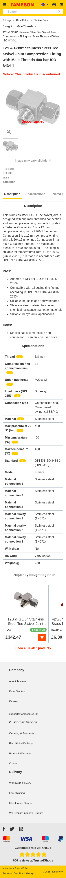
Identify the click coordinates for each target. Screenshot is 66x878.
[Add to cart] (42, 637)
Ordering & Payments (21, 733)
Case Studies (17, 691)
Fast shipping (17, 792)
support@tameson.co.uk (23, 713)
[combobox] (33, 11)
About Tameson (18, 681)
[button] (5, 4)
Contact (13, 763)
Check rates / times (20, 803)
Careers (14, 701)
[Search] (59, 11)
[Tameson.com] (22, 4)
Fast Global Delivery (21, 743)
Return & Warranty (20, 753)
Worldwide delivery (20, 782)
